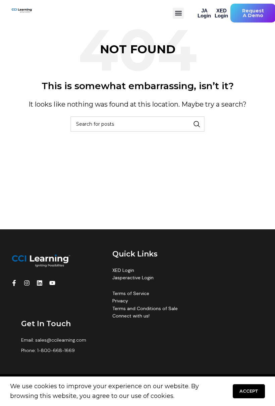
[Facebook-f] (14, 283)
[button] (178, 13)
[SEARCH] (197, 124)
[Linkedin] (40, 283)
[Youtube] (52, 283)
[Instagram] (27, 283)
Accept (248, 391)
